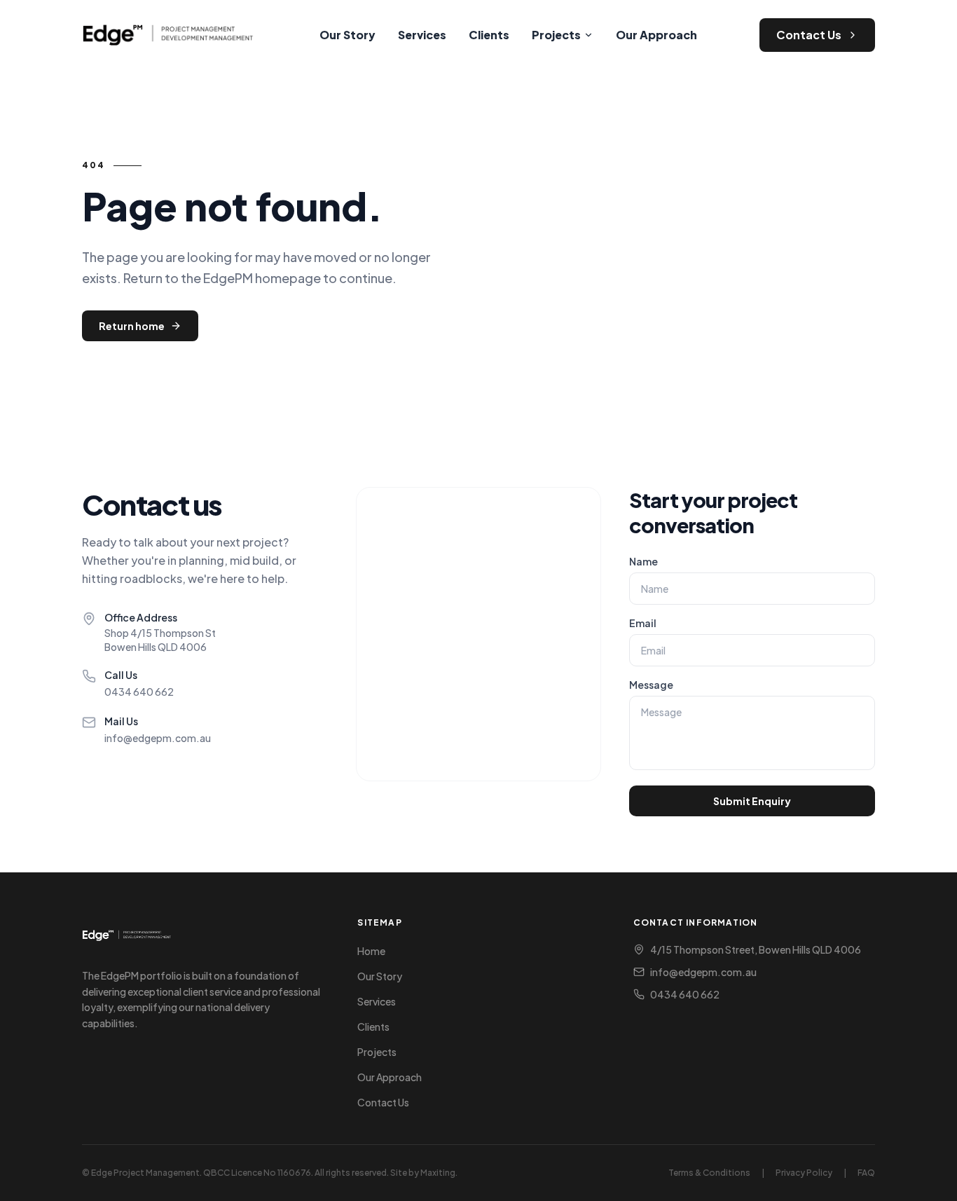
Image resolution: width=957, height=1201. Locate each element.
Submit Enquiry (752, 801)
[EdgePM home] (169, 35)
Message (651, 684)
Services (422, 34)
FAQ (866, 1172)
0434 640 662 (139, 691)
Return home (132, 326)
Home (371, 951)
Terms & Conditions (709, 1172)
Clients (489, 34)
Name (643, 561)
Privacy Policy (804, 1172)
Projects (556, 34)
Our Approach (656, 34)
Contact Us (808, 34)
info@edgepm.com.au (157, 738)
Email (642, 623)
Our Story (347, 34)
